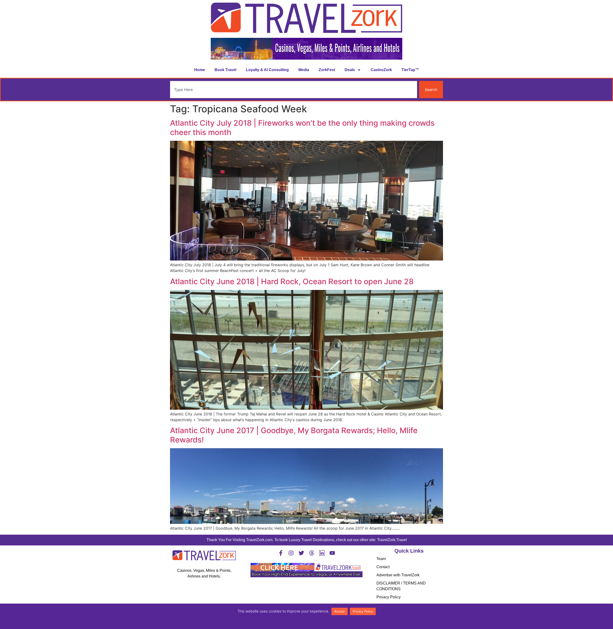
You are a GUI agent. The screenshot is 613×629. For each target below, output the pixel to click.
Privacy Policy (388, 597)
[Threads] (311, 553)
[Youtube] (332, 553)
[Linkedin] (322, 553)
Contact (383, 567)
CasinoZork (381, 70)
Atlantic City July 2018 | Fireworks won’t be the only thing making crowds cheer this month (302, 127)
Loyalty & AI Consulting (267, 70)
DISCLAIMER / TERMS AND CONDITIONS (401, 586)
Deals (350, 70)
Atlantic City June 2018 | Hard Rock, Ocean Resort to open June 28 (292, 281)
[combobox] (293, 89)
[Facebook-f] (281, 553)
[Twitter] (301, 553)
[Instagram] (291, 553)
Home (199, 70)
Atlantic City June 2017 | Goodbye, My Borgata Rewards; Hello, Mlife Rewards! (294, 435)
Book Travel (225, 70)
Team (381, 559)
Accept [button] (339, 611)
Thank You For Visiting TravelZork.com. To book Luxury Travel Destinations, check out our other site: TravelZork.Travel (306, 540)
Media (303, 70)
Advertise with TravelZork (398, 575)
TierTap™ (410, 70)
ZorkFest (327, 70)
